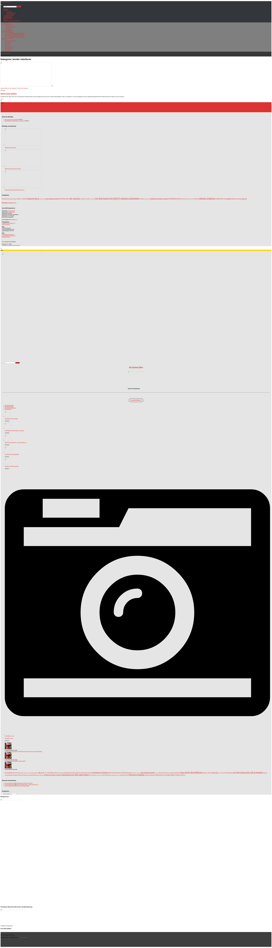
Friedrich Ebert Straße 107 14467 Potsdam (8, 224)
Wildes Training (175, 775)
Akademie (30, 199)
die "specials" (13, 88)
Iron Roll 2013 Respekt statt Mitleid (15, 33)
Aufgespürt (60, 772)
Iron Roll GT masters (22, 88)
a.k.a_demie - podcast (20, 198)
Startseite (5, 9)
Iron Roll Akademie (8, 18)
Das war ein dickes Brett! (23, 785)
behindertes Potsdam (100, 772)
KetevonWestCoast (10, 783)
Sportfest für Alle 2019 (10, 147)
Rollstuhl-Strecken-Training (159, 199)
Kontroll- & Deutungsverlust (12, 466)
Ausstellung (66, 772)
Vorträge (228, 198)
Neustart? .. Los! (9, 738)
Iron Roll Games (10, 14)
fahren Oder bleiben (9, 94)
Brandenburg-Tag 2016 (136, 772)
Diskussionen (162, 772)
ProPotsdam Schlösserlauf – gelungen (14, 120)
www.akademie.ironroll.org (8, 235)
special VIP (117, 775)
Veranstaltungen (7, 16)
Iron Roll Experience (6, 1)
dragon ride (168, 772)
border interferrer (5, 88)
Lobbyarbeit (133, 198)
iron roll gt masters (254, 772)
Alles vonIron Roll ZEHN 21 (11, 26)
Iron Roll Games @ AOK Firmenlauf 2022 (15, 761)
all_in (37, 198)
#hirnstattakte (8, 772)
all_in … (5, 19)
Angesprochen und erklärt (11, 119)
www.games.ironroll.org (8, 234)
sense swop (184, 198)
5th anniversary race (7, 198)
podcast (10, 775)
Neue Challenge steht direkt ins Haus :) (15, 189)
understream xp (220, 198)
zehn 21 (244, 198)
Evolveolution (175, 772)
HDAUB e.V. (14, 219)
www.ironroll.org (6, 237)
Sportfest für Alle (124, 775)
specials (113, 775)
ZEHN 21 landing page (9, 28)
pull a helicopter (147, 198)
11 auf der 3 (25, 772)
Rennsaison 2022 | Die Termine (25, 783)
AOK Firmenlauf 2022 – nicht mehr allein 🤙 (16, 442)
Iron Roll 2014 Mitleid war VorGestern (15, 34)
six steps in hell (190, 198)
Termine (196, 198)
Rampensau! (11, 212)
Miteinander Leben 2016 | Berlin (13, 168)
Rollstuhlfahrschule (175, 198)
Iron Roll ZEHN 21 (8, 24)
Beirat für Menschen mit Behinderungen (120, 772)
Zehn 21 (5, 10)
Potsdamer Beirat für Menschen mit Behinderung (25, 775)
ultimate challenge (207, 198)
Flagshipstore (11, 210)
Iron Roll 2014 (92, 198)
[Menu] (1, 4)
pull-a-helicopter (40, 775)
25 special (29, 772)
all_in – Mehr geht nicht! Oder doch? (15, 37)
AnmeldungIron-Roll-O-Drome (11, 12)
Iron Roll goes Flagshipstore (12, 454)
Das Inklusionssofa (8, 38)
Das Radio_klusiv (64, 198)
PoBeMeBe (141, 198)
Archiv (9, 202)
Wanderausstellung (236, 198)
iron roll (215, 772)
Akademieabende (34, 772)
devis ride (156, 772)
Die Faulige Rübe (136, 367)
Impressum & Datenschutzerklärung (11, 245)
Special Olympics (106, 775)
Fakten (182, 772)
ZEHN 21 (183, 775)
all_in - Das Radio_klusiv (50, 772)
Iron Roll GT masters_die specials (11, 20)
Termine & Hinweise (136, 775)
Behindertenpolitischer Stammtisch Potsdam (81, 772)
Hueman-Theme (23, 937)
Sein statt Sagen (82, 775)
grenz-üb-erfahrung (193, 772)
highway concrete (85, 198)
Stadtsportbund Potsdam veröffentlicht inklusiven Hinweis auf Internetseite (23, 751)
